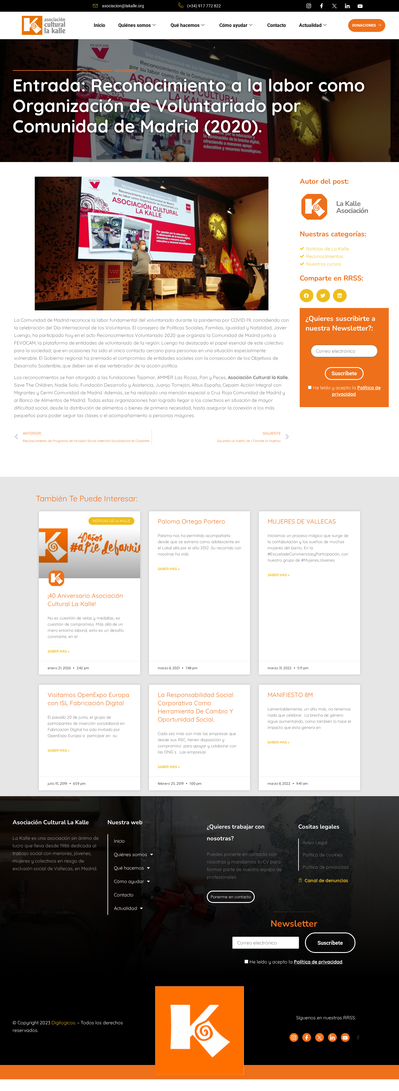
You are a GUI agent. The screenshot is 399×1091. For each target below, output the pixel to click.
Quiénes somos (134, 25)
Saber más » (59, 651)
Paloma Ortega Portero (191, 521)
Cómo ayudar (233, 25)
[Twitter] (334, 5)
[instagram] (308, 5)
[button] (306, 295)
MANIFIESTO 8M (290, 694)
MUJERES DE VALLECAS (302, 521)
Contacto (276, 25)
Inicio (99, 25)
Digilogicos (63, 1022)
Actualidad (310, 25)
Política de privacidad (318, 962)
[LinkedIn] (347, 5)
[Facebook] (321, 5)
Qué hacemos (185, 25)
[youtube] (360, 5)
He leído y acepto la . (346, 391)
